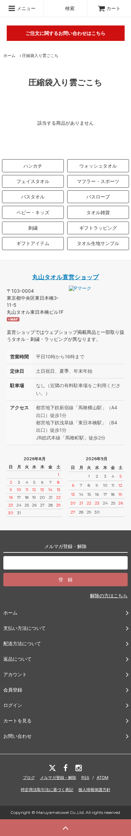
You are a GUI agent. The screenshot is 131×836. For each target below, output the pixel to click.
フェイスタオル (32, 181)
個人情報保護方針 (94, 789)
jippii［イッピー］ (61, 49)
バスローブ (98, 196)
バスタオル (33, 196)
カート (113, 8)
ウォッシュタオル (98, 166)
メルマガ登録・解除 (58, 777)
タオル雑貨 (98, 212)
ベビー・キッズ (32, 212)
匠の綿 (49, 133)
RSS (85, 777)
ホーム (9, 55)
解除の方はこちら (109, 595)
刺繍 (33, 228)
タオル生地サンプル (98, 243)
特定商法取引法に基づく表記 (47, 789)
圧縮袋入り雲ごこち (40, 55)
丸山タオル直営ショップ (65, 277)
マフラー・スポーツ (98, 181)
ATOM (102, 777)
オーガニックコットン (65, 24)
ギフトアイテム (32, 243)
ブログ (29, 777)
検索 (69, 8)
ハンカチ (33, 166)
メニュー (25, 8)
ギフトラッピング (98, 228)
